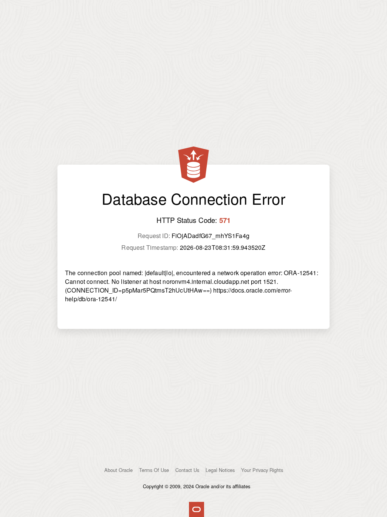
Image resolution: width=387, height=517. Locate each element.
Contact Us (187, 469)
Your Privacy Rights (262, 469)
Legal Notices (220, 469)
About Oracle (118, 469)
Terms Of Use (154, 469)
